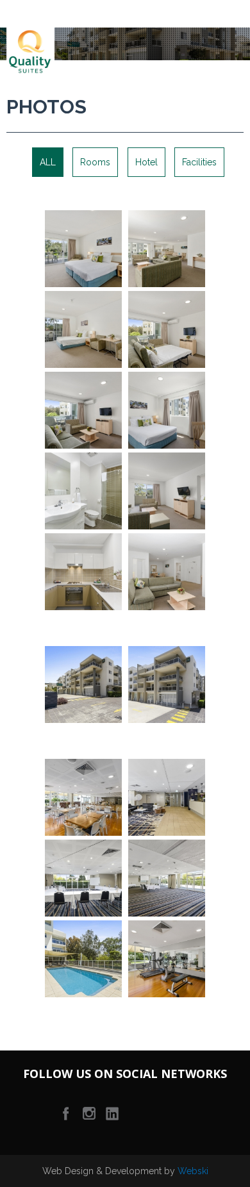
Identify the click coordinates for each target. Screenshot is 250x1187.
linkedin (112, 1113)
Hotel (146, 162)
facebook (66, 1113)
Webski (193, 1171)
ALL (48, 162)
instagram (89, 1113)
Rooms (95, 162)
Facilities (199, 162)
